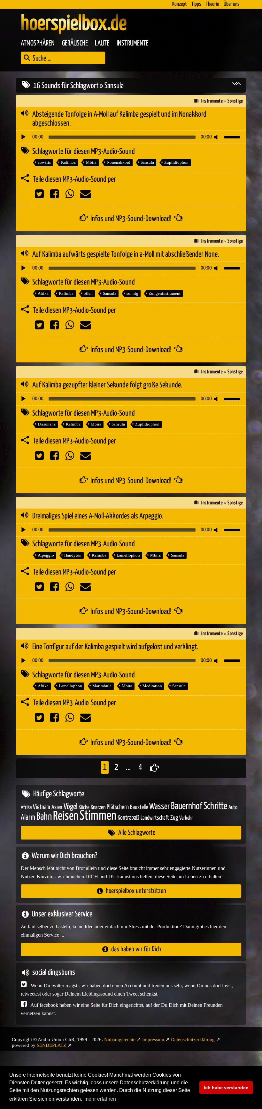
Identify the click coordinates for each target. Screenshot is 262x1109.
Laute (102, 43)
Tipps (196, 4)
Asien (56, 807)
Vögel (70, 807)
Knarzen (98, 807)
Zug (174, 818)
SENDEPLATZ (51, 1045)
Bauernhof (186, 806)
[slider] (233, 136)
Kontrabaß (128, 818)
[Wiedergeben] (23, 137)
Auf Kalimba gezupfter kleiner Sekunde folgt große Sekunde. (107, 385)
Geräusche (75, 43)
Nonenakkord (118, 162)
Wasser (159, 807)
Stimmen (98, 816)
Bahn (44, 817)
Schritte (215, 806)
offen (88, 293)
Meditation (152, 685)
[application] (131, 137)
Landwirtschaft (155, 818)
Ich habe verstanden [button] (226, 1087)
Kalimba (68, 162)
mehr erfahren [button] (100, 1099)
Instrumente (133, 43)
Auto (232, 807)
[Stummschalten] (217, 137)
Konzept (179, 4)
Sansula (147, 162)
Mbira (91, 162)
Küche (84, 807)
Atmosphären (38, 43)
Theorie (212, 4)
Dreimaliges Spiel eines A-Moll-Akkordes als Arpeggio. (98, 516)
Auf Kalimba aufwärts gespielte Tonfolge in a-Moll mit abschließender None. (125, 254)
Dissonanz (47, 424)
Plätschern (118, 807)
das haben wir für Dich (136, 949)
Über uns (231, 4)
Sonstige (235, 101)
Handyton (72, 555)
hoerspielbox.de (74, 24)
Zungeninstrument (165, 293)
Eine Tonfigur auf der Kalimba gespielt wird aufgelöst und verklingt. (115, 647)
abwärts (44, 162)
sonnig (132, 293)
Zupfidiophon (176, 162)
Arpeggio (46, 555)
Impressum (153, 1039)
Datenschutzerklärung (193, 1039)
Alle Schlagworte (136, 832)
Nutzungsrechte (119, 1039)
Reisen (65, 816)
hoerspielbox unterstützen (136, 891)
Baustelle (139, 807)
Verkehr (186, 818)
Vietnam (41, 807)
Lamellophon (128, 555)
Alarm (28, 817)
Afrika (43, 293)
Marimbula (102, 685)
